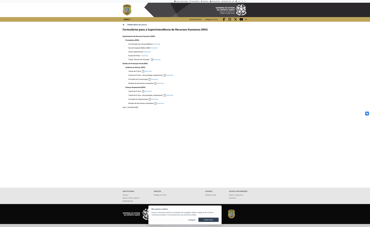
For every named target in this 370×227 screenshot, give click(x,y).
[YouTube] (241, 20)
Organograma (128, 201)
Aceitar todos (208, 220)
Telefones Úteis (210, 195)
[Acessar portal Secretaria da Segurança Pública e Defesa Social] (231, 9)
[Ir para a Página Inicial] (127, 10)
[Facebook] (224, 20)
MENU (127, 19)
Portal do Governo (195, 19)
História (125, 195)
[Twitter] (236, 20)
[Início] (123, 24)
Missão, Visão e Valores (131, 198)
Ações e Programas (236, 195)
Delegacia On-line (211, 19)
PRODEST (190, 225)
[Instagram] (230, 20)
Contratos (232, 198)
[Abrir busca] (246, 19)
